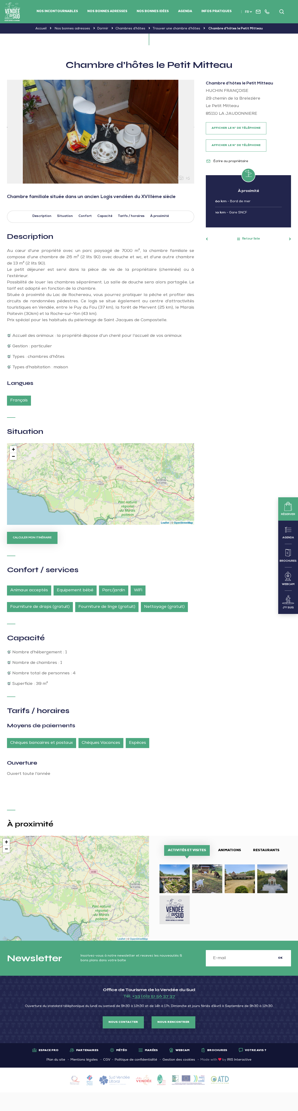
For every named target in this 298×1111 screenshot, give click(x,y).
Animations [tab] (229, 850)
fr (247, 12)
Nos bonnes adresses (107, 11)
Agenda (185, 11)
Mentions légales (84, 1060)
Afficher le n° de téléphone (236, 128)
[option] (100, 132)
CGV (106, 1060)
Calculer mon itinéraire (32, 537)
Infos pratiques (216, 11)
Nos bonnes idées (153, 11)
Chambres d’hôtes (130, 28)
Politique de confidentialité (136, 1060)
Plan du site (56, 1060)
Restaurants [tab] (266, 850)
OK (280, 958)
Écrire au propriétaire (230, 161)
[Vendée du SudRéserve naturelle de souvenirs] (12, 12)
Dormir (102, 28)
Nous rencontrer (173, 1022)
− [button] (13, 456)
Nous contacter (123, 1022)
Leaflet (165, 522)
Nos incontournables (57, 11)
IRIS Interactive (239, 1060)
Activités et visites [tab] (187, 850)
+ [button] (13, 449)
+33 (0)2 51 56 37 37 (153, 996)
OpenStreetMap (183, 522)
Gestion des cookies (179, 1060)
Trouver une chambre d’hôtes (176, 28)
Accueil (41, 28)
